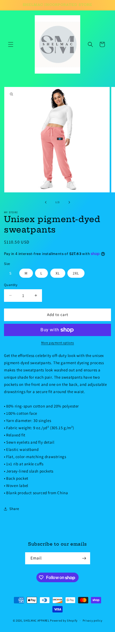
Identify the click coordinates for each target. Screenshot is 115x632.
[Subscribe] (84, 558)
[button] (11, 44)
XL (58, 273)
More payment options (57, 343)
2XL (76, 273)
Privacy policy (92, 620)
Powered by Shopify (64, 620)
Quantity (10, 285)
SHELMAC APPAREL (36, 620)
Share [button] (14, 508)
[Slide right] (69, 202)
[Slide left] (46, 202)
